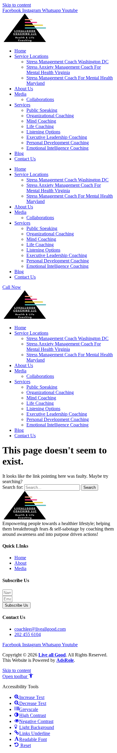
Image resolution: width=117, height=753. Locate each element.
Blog (19, 153)
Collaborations (40, 99)
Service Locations (31, 56)
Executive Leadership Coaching (56, 137)
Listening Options (43, 131)
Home (20, 50)
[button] (17, 676)
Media (20, 94)
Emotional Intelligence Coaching (57, 148)
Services (22, 104)
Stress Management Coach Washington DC (67, 61)
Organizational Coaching (50, 115)
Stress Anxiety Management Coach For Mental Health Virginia (63, 69)
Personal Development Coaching (57, 142)
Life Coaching (40, 126)
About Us (23, 88)
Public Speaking (41, 110)
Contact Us (25, 158)
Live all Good (52, 654)
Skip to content (16, 4)
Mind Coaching (41, 121)
